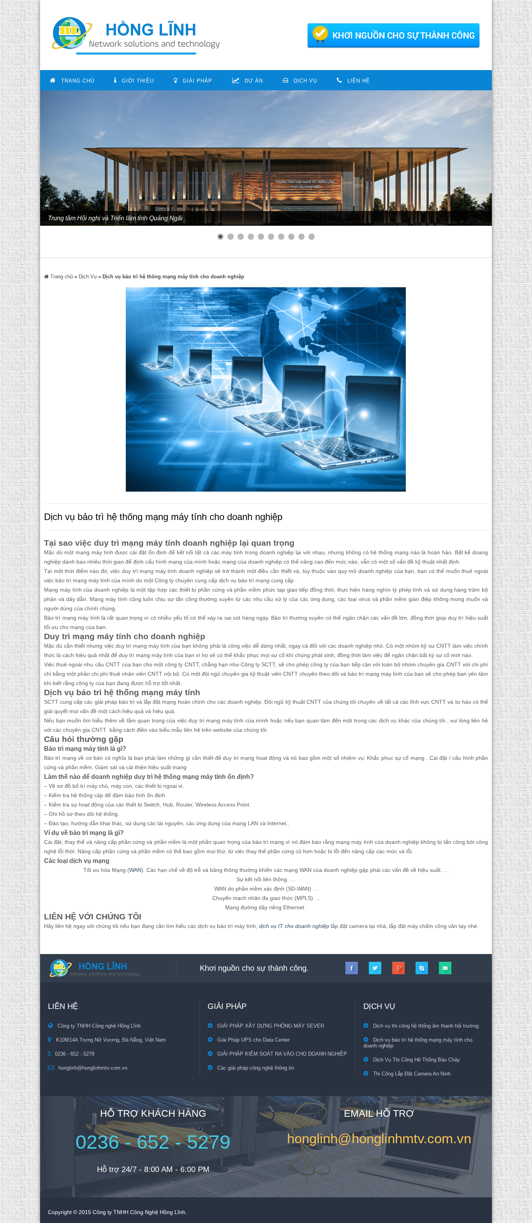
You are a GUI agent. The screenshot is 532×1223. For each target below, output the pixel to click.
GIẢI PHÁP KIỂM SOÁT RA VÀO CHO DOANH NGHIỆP (282, 1054)
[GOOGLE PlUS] (398, 968)
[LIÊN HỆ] (445, 968)
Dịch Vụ (88, 276)
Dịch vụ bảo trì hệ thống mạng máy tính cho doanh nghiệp (173, 276)
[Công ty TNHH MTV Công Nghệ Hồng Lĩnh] (266, 52)
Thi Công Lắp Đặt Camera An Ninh (412, 1074)
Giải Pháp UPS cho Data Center (253, 1040)
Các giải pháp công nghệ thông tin (255, 1068)
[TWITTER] (375, 968)
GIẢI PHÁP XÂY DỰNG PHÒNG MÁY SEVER (270, 1026)
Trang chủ (61, 276)
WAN (135, 870)
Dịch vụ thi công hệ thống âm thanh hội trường (426, 1026)
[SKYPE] (422, 968)
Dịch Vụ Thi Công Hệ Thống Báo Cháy (416, 1060)
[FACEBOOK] (351, 968)
